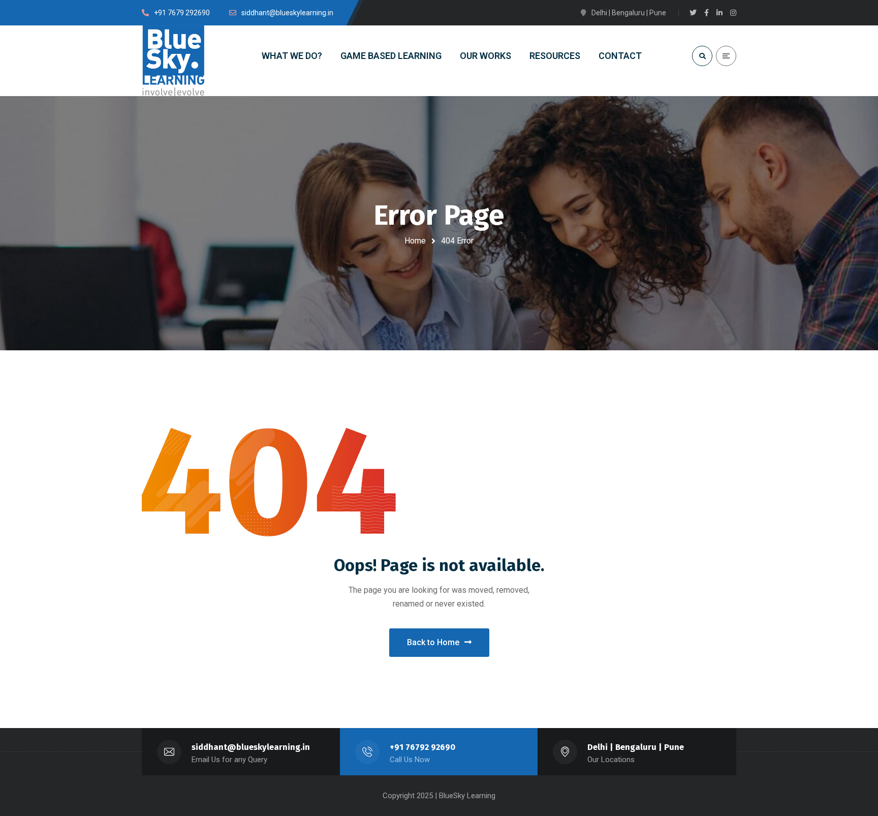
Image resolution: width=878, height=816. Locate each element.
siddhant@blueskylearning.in (251, 747)
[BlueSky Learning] (174, 60)
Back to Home (433, 642)
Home (415, 241)
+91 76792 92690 (422, 747)
